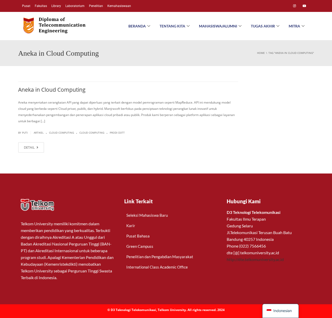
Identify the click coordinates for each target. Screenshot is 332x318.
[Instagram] (294, 6)
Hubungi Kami (244, 201)
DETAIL (30, 147)
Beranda (137, 26)
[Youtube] (304, 6)
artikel (39, 132)
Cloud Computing (61, 132)
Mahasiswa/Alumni (218, 26)
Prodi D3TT (117, 132)
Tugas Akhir (263, 26)
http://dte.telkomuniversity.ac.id (255, 259)
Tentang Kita (172, 26)
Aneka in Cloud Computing (52, 89)
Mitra (294, 26)
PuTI (25, 132)
